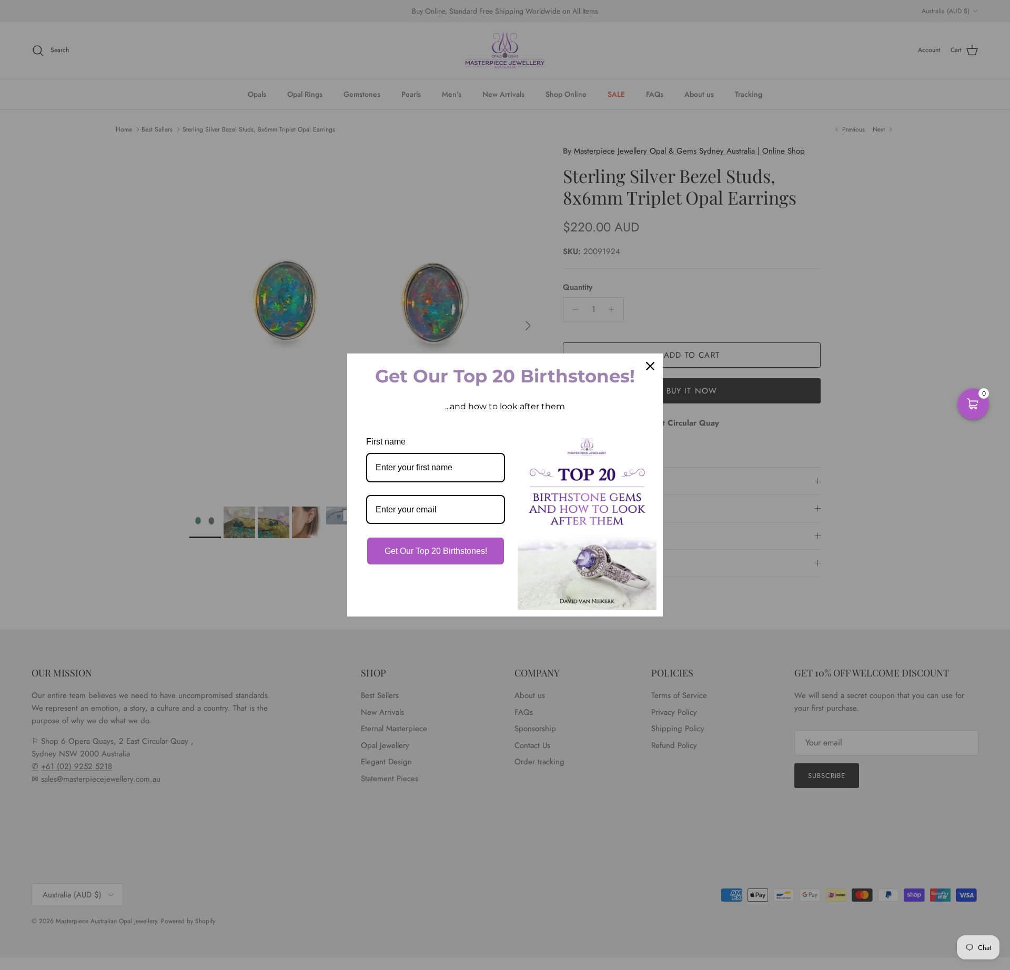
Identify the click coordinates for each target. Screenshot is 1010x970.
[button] (973, 404)
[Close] (650, 366)
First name (386, 441)
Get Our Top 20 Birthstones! (436, 551)
